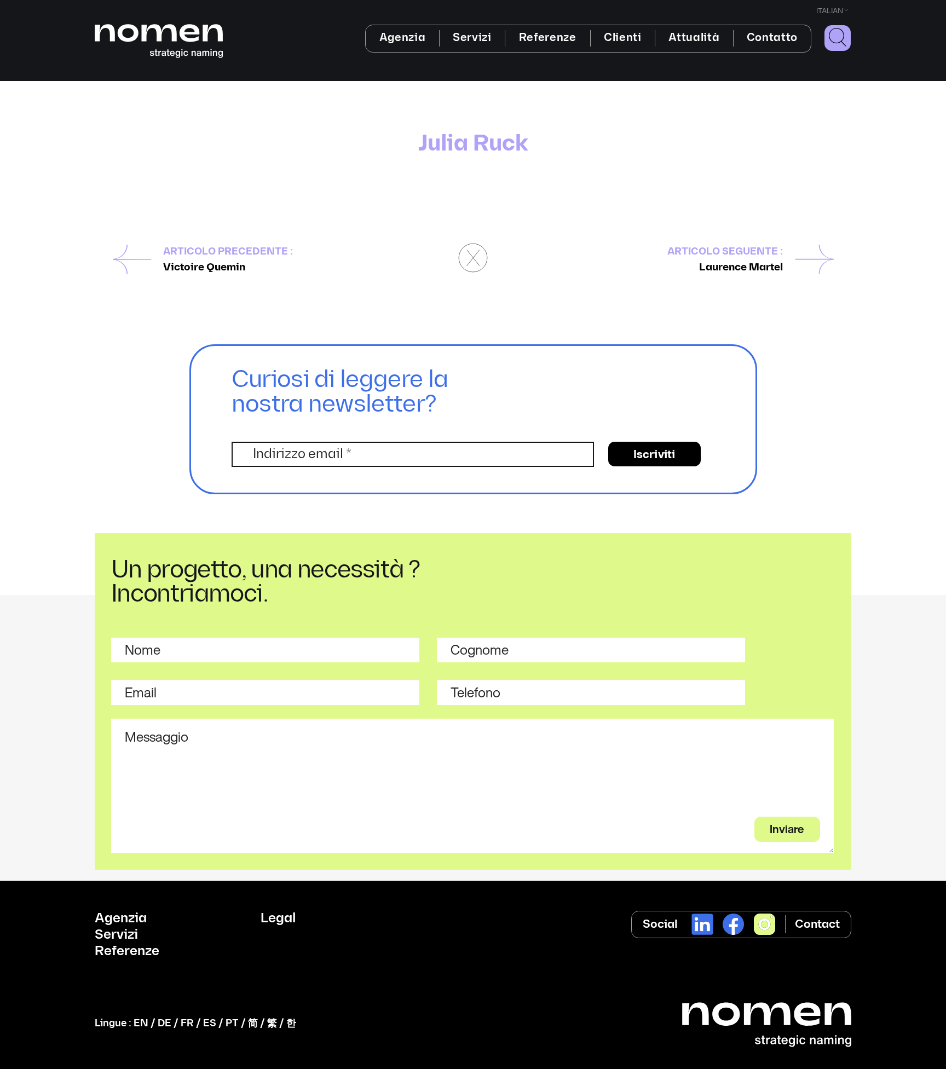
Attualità (693, 37)
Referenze (547, 37)
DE (164, 1023)
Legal (278, 918)
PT (232, 1023)
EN (141, 1023)
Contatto (772, 37)
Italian (829, 11)
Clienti (623, 37)
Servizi (472, 37)
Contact (817, 924)
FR (187, 1023)
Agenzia (402, 37)
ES (209, 1023)
